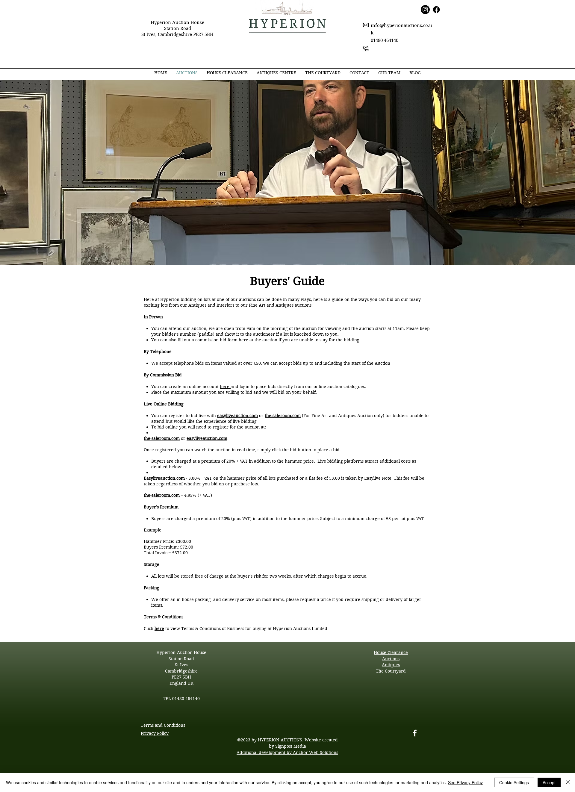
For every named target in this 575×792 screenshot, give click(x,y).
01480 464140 (186, 698)
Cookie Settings (514, 782)
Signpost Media (290, 746)
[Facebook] (414, 733)
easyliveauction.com (237, 415)
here (225, 386)
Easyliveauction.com (164, 478)
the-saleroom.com (283, 415)
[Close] (567, 782)
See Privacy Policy (465, 782)
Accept (549, 782)
